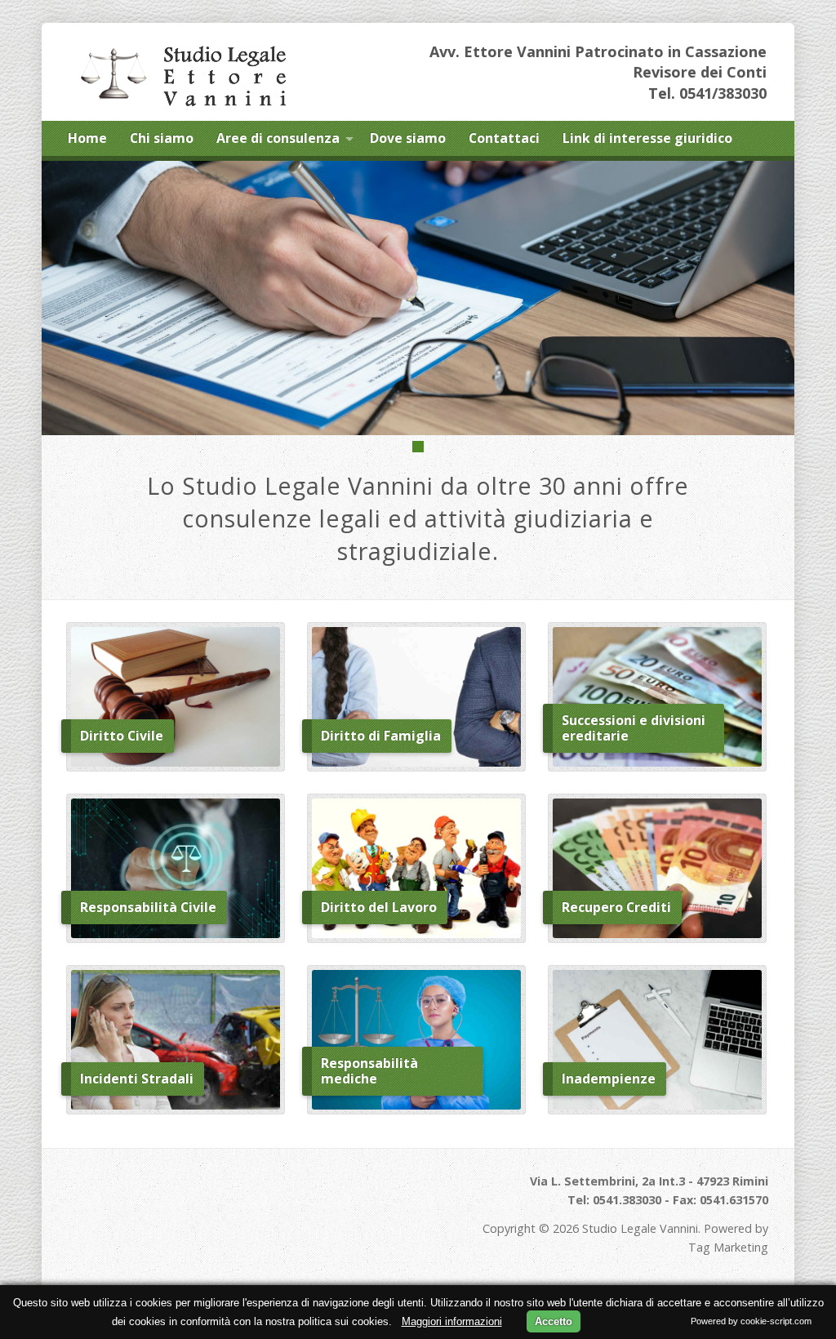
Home (87, 138)
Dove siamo (408, 138)
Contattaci (504, 138)
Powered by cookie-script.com (751, 1321)
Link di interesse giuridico (647, 138)
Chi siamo (161, 138)
